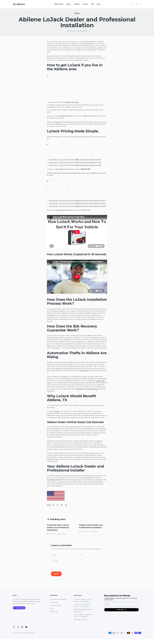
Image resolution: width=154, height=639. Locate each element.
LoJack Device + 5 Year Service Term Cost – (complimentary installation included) (75, 162)
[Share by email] (65, 505)
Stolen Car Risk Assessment (58, 599)
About (69, 4)
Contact (85, 4)
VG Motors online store (71, 102)
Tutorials (76, 4)
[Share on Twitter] (57, 505)
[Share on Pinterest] (61, 505)
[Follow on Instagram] (22, 627)
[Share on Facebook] (53, 505)
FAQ (92, 4)
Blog (98, 4)
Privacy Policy (82, 549)
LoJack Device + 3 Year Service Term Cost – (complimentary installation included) (75, 159)
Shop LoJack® (58, 4)
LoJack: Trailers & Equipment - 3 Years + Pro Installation (83, 615)
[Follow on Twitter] (18, 627)
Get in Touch (54, 602)
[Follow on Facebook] (14, 627)
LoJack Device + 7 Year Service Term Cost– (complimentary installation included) (75, 165)
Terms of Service (93, 549)
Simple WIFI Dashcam (80, 619)
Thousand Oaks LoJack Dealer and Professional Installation (58, 527)
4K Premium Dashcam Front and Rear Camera (83, 610)
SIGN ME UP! (121, 609)
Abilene (77, 13)
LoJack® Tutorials (55, 605)
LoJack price (56, 122)
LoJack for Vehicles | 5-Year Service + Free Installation (82, 605)
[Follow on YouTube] (26, 627)
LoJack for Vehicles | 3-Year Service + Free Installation (82, 600)
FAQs (51, 608)
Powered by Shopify (29, 633)
